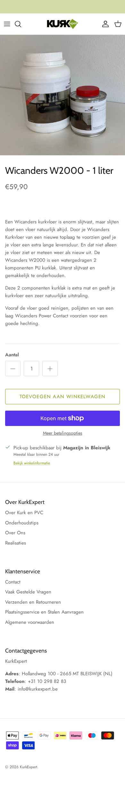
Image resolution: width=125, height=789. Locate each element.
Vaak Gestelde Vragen (28, 591)
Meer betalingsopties (62, 433)
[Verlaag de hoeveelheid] (13, 368)
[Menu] (7, 24)
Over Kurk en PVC (24, 512)
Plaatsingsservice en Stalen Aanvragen (44, 611)
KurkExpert (28, 767)
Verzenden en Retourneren (33, 602)
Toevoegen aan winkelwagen (63, 396)
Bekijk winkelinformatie (31, 463)
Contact (13, 581)
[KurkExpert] (62, 24)
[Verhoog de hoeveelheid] (50, 368)
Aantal (12, 355)
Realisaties (15, 542)
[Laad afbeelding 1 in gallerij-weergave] (62, 95)
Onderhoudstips (21, 522)
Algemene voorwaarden (29, 622)
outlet (91, 9)
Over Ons (15, 532)
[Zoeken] (21, 24)
